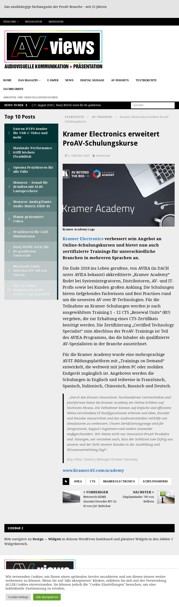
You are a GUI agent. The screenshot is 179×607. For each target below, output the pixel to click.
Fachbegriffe (13, 89)
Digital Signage (92, 80)
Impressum (55, 21)
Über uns (9, 21)
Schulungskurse (155, 481)
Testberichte (146, 80)
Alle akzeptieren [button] (47, 597)
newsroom (103, 155)
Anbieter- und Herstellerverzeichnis (30, 97)
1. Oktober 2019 (79, 155)
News (69, 80)
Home (7, 80)
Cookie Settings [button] (18, 597)
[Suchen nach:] (153, 105)
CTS (92, 481)
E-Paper (53, 80)
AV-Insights (120, 80)
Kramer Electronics (83, 238)
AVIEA (78, 481)
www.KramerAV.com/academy (93, 470)
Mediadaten (33, 21)
